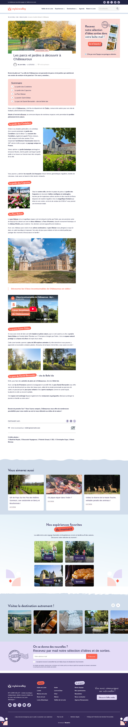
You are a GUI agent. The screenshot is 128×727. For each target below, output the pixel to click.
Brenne (23, 114)
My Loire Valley (11, 17)
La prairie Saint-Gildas (23, 98)
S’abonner (91, 656)
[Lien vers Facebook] (67, 421)
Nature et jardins (23, 17)
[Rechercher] (117, 8)
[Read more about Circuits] (48, 552)
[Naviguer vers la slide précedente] (113, 605)
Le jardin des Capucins (23, 90)
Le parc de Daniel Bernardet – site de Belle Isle (31, 101)
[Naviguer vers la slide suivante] (118, 605)
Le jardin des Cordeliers (23, 87)
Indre (17, 17)
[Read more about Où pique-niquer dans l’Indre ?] (64, 492)
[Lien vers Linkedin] (71, 421)
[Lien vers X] (74, 421)
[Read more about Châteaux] (48, 575)
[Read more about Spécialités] (79, 575)
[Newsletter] (100, 57)
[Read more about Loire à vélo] (79, 552)
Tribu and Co (67, 722)
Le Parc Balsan (20, 94)
